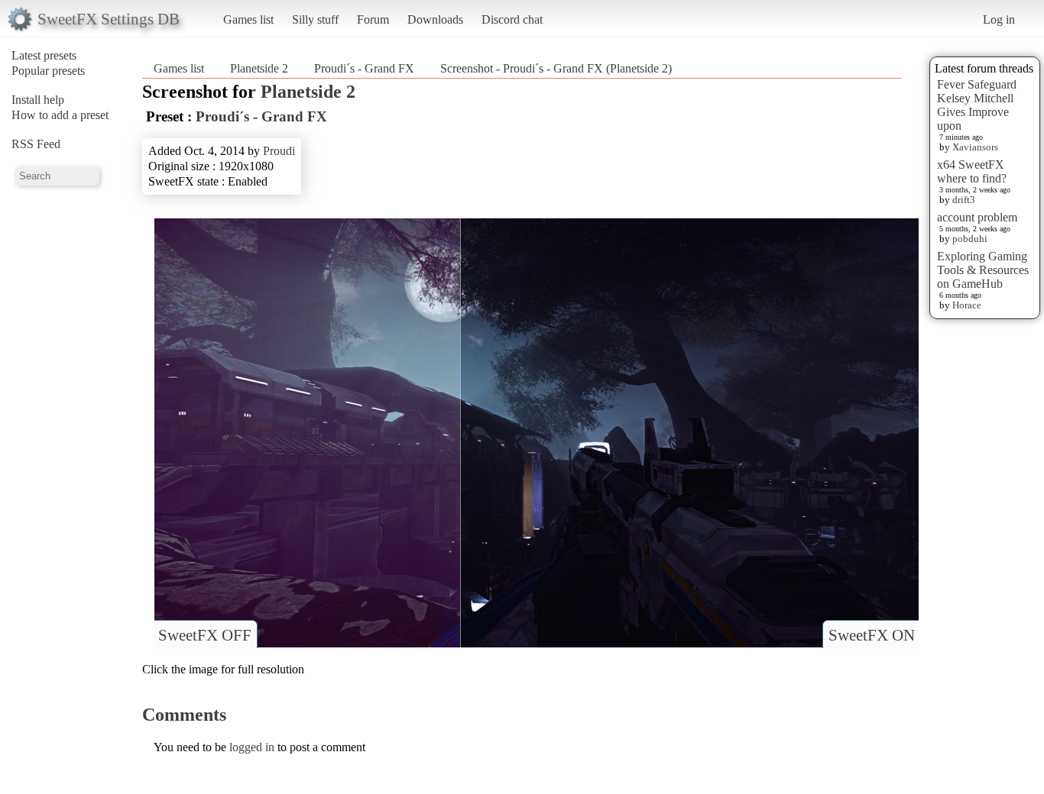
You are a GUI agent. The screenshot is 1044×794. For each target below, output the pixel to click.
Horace (966, 305)
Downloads (435, 19)
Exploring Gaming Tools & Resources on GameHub (983, 270)
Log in (999, 19)
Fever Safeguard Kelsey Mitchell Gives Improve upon (976, 105)
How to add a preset (60, 114)
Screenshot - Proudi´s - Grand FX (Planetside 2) (556, 68)
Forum (373, 19)
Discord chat (512, 19)
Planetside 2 (259, 68)
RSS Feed (35, 143)
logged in (251, 747)
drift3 (963, 199)
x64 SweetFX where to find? (972, 171)
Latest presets (43, 55)
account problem (977, 217)
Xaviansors (975, 147)
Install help (37, 99)
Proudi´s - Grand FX (364, 68)
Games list (248, 19)
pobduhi (969, 238)
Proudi (279, 150)
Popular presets (48, 70)
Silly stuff (315, 19)
